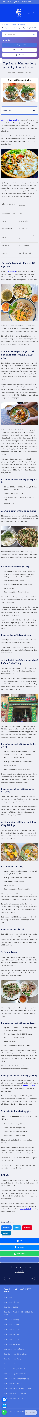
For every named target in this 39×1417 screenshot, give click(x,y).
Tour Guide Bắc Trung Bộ (13, 1383)
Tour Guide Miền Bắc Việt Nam (15, 1354)
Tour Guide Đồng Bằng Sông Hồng (16, 1378)
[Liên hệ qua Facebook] (4, 1406)
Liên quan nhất (21, 45)
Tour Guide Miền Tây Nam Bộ (15, 1393)
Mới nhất (21, 55)
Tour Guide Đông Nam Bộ (13, 1398)
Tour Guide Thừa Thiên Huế (14, 1349)
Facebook (6, 1227)
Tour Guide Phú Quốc (12, 1329)
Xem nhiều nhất (20, 50)
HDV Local (5, 24)
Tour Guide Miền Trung (12, 1359)
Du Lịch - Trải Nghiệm (18, 24)
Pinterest (27, 1227)
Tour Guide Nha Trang (12, 1344)
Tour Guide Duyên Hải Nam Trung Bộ (17, 1388)
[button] (4, 13)
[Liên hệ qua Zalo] (4, 1399)
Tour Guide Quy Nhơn (12, 1334)
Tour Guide (8, 1297)
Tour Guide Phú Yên (11, 1339)
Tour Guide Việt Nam (11, 1302)
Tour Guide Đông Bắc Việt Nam (15, 1369)
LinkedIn (6, 1233)
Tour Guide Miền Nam (12, 1364)
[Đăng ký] (32, 1278)
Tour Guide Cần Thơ (11, 1324)
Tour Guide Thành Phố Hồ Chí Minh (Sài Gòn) (18, 1313)
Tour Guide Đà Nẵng (11, 1319)
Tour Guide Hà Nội (11, 1307)
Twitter (16, 1227)
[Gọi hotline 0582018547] (4, 1412)
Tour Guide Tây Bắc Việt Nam (15, 1374)
